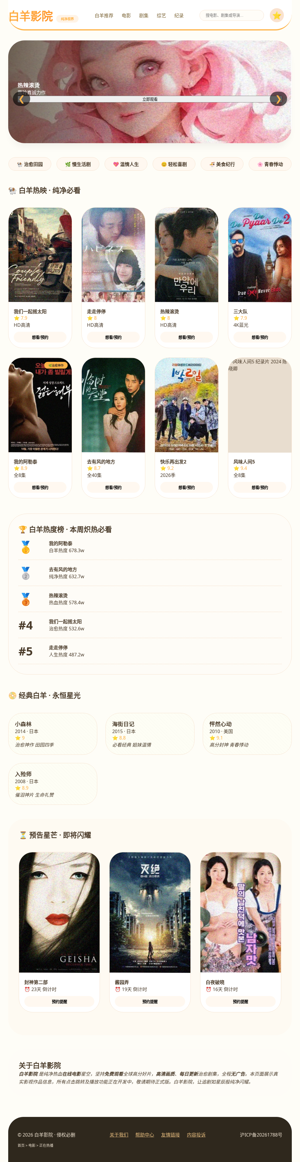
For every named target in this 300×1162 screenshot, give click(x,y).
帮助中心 (144, 1135)
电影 (126, 15)
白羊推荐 (104, 15)
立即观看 (150, 99)
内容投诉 (196, 1135)
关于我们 (119, 1135)
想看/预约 (40, 337)
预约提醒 (59, 1002)
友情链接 (170, 1135)
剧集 (144, 15)
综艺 (161, 15)
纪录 (179, 15)
